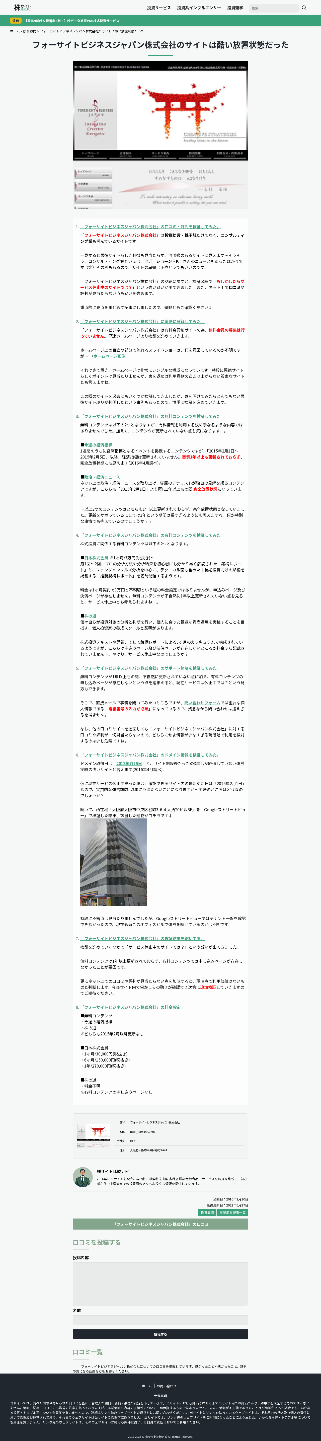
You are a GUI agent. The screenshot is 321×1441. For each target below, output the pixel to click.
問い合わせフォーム (202, 703)
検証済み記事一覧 (233, 1212)
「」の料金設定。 (132, 1007)
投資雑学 (235, 8)
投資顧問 (29, 31)
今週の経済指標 (98, 445)
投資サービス (159, 8)
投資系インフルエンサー (199, 8)
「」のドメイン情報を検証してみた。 (150, 755)
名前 (77, 1310)
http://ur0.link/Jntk (142, 1131)
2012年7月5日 (129, 763)
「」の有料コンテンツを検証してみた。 (152, 535)
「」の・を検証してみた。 (150, 226)
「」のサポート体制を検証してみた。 (150, 668)
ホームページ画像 (109, 356)
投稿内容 (81, 1257)
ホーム (15, 31)
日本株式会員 (96, 558)
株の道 (90, 616)
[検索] (304, 7)
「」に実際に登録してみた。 (142, 321)
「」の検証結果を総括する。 (142, 938)
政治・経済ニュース (102, 477)
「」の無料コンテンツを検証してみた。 (152, 416)
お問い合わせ (167, 1386)
